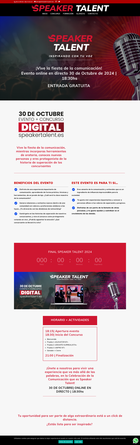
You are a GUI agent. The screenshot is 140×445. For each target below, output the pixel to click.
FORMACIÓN (68, 14)
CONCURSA (55, 14)
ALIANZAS (80, 14)
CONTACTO (93, 14)
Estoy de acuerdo (66, 442)
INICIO (44, 14)
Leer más (78, 442)
